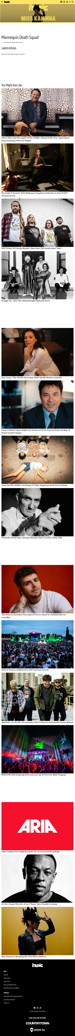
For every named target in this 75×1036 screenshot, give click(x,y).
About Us (6, 974)
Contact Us (6, 1003)
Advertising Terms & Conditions (11, 988)
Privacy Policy (7, 978)
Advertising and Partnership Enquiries (13, 996)
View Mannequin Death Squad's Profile (12, 42)
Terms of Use (7, 981)
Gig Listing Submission (9, 999)
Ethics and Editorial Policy (10, 984)
